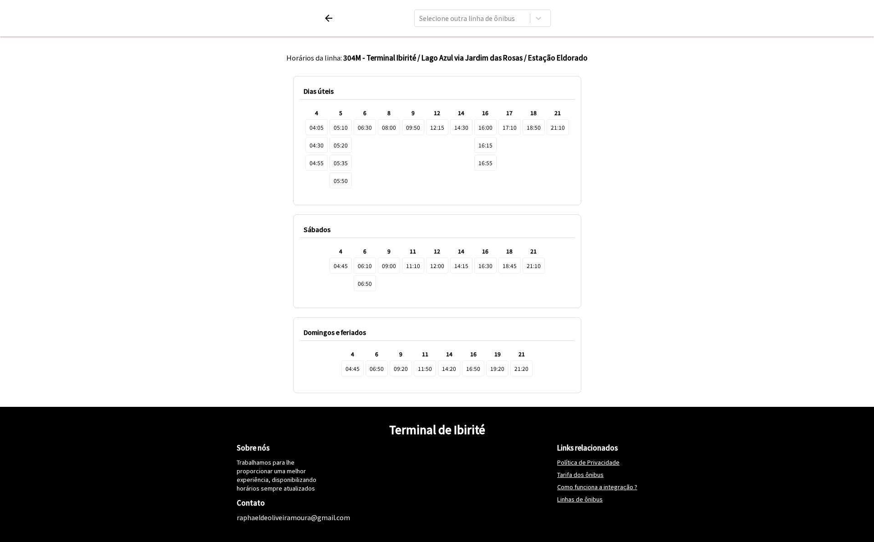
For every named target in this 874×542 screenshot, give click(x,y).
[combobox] (420, 18)
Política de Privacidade (588, 462)
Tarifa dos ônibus (580, 474)
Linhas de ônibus (580, 499)
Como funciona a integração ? (597, 486)
